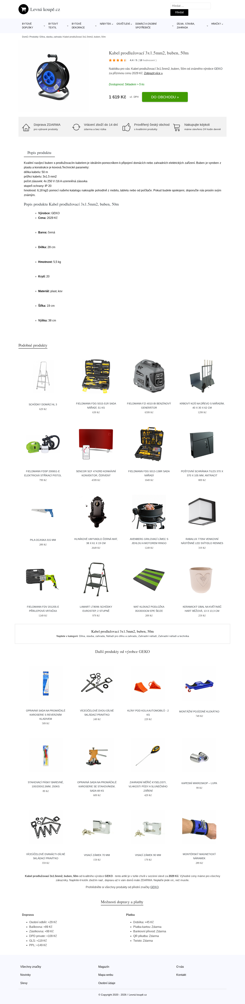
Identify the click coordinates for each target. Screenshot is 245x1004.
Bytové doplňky (27, 25)
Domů (25, 37)
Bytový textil (53, 25)
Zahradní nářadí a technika (173, 636)
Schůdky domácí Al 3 (43, 404)
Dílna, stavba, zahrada (186, 25)
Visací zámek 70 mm (97, 855)
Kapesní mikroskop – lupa (199, 783)
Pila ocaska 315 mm (43, 539)
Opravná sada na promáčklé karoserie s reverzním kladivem (45, 714)
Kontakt (181, 974)
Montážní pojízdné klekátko (199, 711)
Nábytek (105, 23)
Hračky (216, 23)
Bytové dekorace (78, 25)
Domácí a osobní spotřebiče (146, 25)
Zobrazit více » (153, 73)
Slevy (23, 983)
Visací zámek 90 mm (148, 855)
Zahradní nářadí (147, 636)
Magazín (103, 966)
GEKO (218, 68)
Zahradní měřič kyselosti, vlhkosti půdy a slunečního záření (148, 786)
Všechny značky (30, 966)
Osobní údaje (106, 983)
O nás (180, 966)
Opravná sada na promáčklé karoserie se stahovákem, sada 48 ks (97, 786)
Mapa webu (105, 974)
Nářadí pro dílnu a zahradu (121, 636)
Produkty (34, 37)
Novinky (25, 974)
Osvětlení (123, 23)
